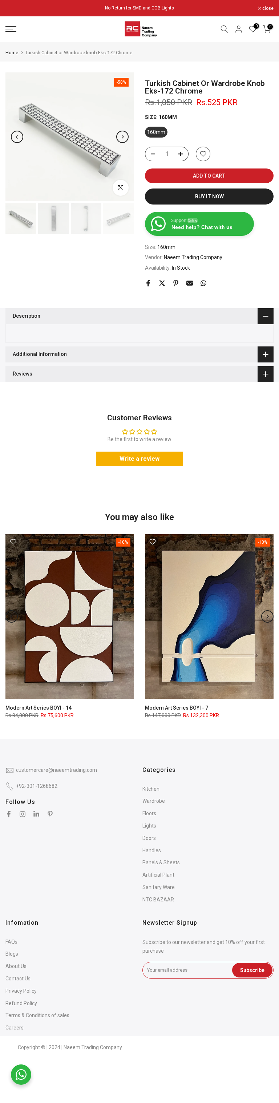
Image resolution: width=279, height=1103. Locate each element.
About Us (16, 966)
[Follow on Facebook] (8, 814)
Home (11, 52)
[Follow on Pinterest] (50, 814)
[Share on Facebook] (148, 283)
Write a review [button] (139, 458)
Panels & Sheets (161, 862)
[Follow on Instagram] (22, 814)
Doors (149, 838)
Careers (14, 1028)
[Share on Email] (189, 283)
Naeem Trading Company (193, 257)
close (15, 8)
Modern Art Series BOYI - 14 (38, 708)
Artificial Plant (158, 875)
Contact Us (18, 978)
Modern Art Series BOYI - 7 (176, 708)
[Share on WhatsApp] (203, 283)
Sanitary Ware (158, 887)
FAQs (11, 942)
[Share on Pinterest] (176, 283)
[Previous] (17, 137)
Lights (149, 826)
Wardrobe (153, 801)
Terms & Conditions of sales (37, 1015)
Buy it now (209, 196)
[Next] (122, 137)
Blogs (11, 954)
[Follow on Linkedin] (36, 814)
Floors (149, 813)
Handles (151, 850)
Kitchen (150, 789)
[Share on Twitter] (162, 283)
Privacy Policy (21, 991)
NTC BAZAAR (158, 899)
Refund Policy (21, 1003)
